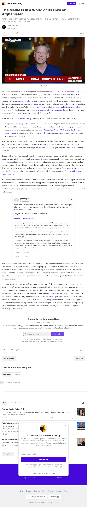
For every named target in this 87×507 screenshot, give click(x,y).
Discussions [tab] (19, 403)
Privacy (44, 491)
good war (38, 104)
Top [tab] (4, 403)
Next (78, 358)
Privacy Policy (60, 467)
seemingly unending (22, 101)
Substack (32, 502)
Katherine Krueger (18, 415)
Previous (10, 358)
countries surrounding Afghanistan (47, 110)
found (42, 144)
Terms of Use (54, 465)
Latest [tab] (10, 403)
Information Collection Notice (43, 467)
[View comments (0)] (12, 33)
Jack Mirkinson (12, 26)
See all (6, 454)
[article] (43, 413)
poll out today (25, 118)
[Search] (83, 403)
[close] (65, 425)
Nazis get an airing (48, 296)
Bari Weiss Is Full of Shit (13, 409)
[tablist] (11, 374)
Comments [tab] (7, 375)
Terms (50, 491)
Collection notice (60, 491)
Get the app (54, 497)
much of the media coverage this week (63, 91)
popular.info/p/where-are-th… (25, 218)
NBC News (43, 85)
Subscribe (71, 4)
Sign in (81, 3)
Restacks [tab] (16, 375)
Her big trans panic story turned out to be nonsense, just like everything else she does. (35, 412)
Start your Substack (37, 497)
